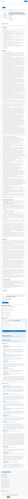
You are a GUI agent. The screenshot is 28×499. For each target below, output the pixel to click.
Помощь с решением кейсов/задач (5, 487)
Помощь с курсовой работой (5, 479)
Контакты (2, 489)
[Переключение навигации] (23, 1)
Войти (26, 1)
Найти (4, 7)
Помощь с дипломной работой (5, 480)
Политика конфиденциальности (5, 491)
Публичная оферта (3, 490)
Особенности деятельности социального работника (9, 361)
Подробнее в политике (13, 495)
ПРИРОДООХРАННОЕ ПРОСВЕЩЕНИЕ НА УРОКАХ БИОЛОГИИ (11, 401)
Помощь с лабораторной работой (5, 486)
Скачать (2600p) (5, 302)
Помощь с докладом (4, 485)
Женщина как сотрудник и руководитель (8, 368)
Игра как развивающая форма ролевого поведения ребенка (10, 462)
